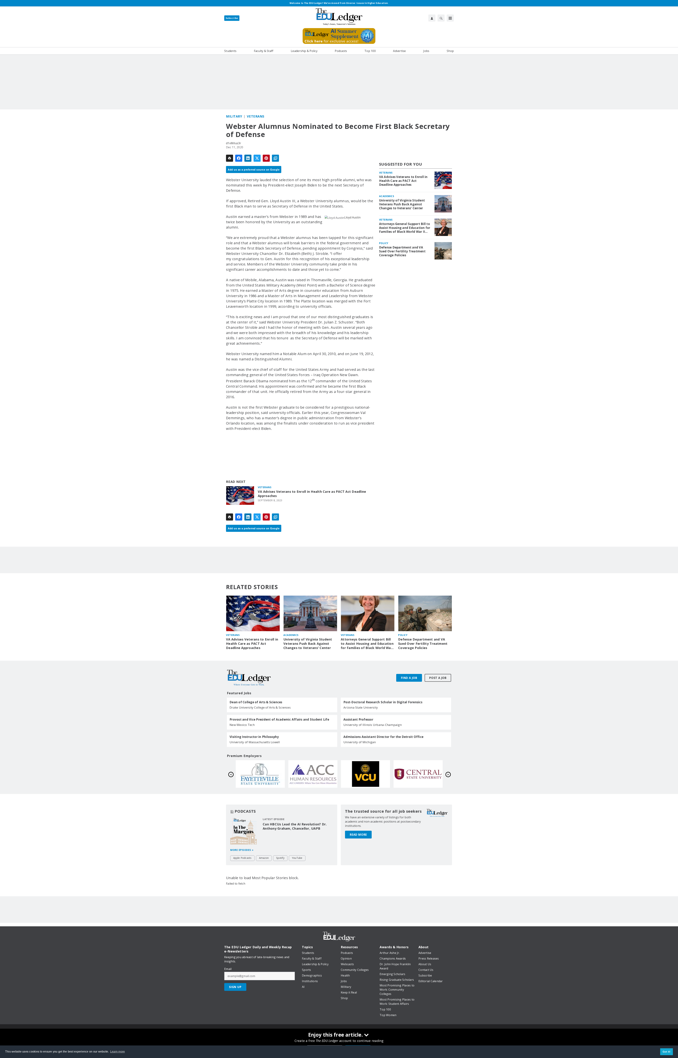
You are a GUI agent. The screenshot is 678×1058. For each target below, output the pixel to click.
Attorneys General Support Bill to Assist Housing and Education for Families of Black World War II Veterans (404, 228)
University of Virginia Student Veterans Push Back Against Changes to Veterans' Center (402, 204)
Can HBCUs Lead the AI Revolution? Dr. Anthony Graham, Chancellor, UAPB (295, 826)
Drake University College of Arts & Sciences (260, 707)
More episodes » (242, 850)
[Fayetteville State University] (365, 774)
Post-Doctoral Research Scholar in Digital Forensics (382, 702)
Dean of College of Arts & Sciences (256, 702)
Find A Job (409, 678)
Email (227, 969)
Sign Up (235, 987)
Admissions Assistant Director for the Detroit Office (383, 737)
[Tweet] (257, 158)
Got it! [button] (667, 1051)
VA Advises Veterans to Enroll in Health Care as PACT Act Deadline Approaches (312, 494)
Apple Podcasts (242, 858)
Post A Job (438, 678)
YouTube (297, 858)
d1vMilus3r (233, 143)
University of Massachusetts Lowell (255, 742)
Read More (358, 835)
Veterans (255, 116)
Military (234, 116)
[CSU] (312, 774)
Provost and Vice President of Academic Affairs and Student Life (279, 719)
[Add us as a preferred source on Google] (275, 158)
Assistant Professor (358, 719)
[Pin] (266, 158)
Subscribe (232, 18)
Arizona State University (360, 707)
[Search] (441, 18)
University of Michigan (359, 742)
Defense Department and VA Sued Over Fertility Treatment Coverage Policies (402, 251)
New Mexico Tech (242, 725)
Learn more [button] (117, 1051)
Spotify (280, 858)
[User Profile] (431, 18)
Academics (386, 196)
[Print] (229, 158)
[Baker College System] (260, 774)
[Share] (238, 158)
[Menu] (450, 18)
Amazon (264, 858)
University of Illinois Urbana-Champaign (372, 725)
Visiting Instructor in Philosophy (254, 737)
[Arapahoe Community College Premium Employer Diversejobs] (418, 774)
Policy (383, 243)
